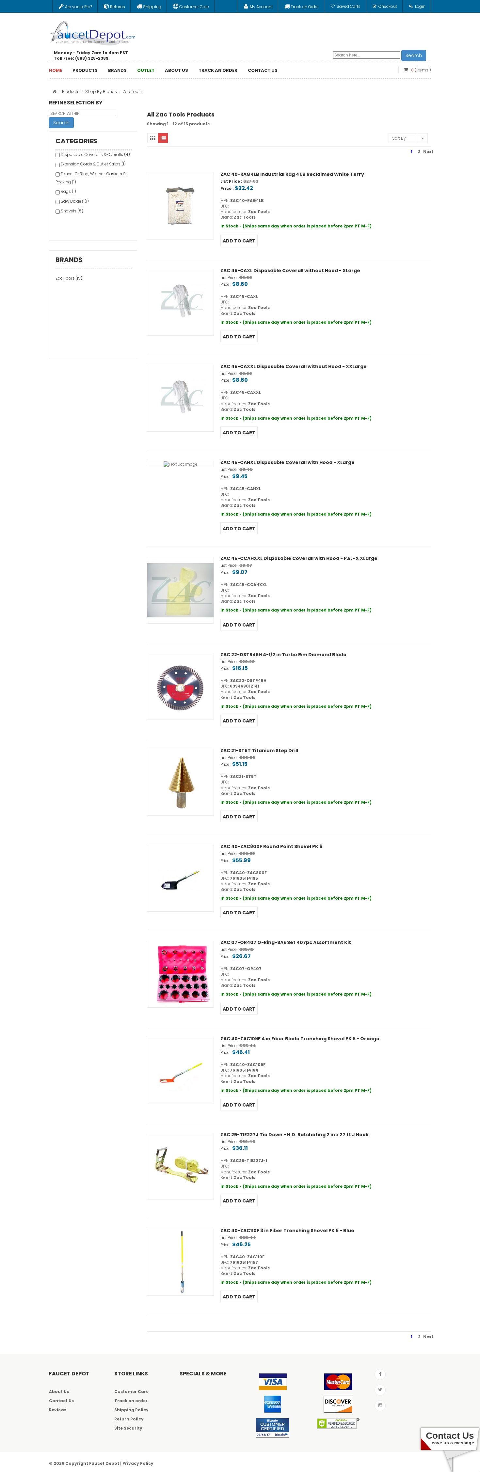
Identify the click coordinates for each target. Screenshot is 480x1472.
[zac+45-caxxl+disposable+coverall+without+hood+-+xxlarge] (180, 398)
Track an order (131, 1400)
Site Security (128, 1428)
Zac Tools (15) (69, 278)
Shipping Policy (131, 1410)
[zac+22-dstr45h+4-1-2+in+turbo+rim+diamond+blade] (180, 686)
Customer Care (131, 1391)
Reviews (57, 1410)
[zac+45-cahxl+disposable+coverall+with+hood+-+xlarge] (180, 464)
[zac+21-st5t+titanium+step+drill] (180, 782)
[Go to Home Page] (54, 91)
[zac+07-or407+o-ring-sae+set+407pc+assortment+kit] (180, 974)
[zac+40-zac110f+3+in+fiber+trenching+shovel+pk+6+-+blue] (180, 1262)
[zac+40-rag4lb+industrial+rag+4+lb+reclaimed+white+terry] (180, 206)
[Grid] (152, 138)
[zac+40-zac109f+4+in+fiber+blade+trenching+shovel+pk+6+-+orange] (180, 1070)
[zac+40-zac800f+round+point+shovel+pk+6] (180, 878)
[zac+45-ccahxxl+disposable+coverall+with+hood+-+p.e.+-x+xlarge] (180, 590)
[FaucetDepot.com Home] (93, 31)
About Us (59, 1391)
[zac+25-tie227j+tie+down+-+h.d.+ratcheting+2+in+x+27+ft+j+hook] (180, 1166)
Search (414, 55)
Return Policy (129, 1419)
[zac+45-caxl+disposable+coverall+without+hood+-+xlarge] (180, 302)
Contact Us (61, 1400)
